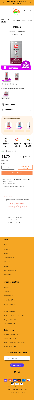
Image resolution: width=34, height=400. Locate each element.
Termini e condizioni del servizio (14, 395)
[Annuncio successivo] (30, 3)
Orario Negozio (8, 296)
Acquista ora (17, 173)
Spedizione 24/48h (28, 145)
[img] (7, 84)
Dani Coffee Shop (16, 387)
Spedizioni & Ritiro (10, 300)
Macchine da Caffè (10, 270)
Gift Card (7, 262)
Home (6, 245)
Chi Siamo (7, 287)
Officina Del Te (8, 275)
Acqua (6, 253)
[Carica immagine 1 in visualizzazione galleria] (6, 76)
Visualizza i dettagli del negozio (13, 186)
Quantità (3, 163)
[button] (4, 11)
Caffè (24, 20)
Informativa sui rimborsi (20, 389)
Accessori (7, 249)
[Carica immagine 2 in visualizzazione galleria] (17, 76)
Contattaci (7, 291)
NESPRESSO (17, 20)
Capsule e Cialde (9, 257)
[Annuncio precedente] (3, 3)
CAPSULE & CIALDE (5, 20)
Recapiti (28, 395)
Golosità (6, 266)
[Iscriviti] (28, 358)
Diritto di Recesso (9, 304)
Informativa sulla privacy (18, 392)
